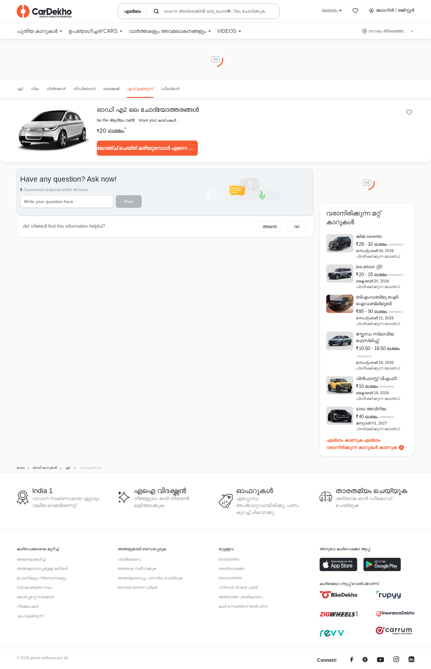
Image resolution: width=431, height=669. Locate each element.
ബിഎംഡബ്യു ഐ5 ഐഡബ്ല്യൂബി (377, 300)
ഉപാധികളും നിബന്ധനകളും (42, 578)
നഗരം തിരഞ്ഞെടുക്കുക (388, 30)
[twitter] (365, 660)
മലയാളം (330, 10)
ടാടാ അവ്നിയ (371, 408)
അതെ (270, 226)
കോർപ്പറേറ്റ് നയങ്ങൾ (35, 597)
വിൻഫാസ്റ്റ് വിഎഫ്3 (376, 378)
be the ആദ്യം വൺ (115, 120)
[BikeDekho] (338, 595)
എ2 (20, 89)
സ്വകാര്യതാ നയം (34, 587)
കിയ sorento (369, 236)
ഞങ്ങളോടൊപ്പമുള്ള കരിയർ (42, 568)
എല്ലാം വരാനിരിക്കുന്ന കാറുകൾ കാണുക (361, 443)
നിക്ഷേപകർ (27, 606)
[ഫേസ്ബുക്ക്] (351, 660)
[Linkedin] (411, 660)
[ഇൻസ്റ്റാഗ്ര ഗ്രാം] (396, 660)
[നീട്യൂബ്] (380, 660)
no (296, 226)
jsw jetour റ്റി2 (369, 266)
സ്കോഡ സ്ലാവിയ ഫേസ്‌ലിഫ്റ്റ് (375, 337)
